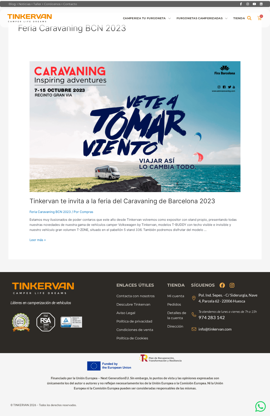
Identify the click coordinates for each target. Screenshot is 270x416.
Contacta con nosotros (135, 296)
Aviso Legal (125, 313)
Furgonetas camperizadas (200, 18)
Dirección (175, 326)
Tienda (239, 18)
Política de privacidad (134, 321)
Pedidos (174, 304)
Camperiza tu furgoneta (144, 18)
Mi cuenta (175, 296)
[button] (249, 18)
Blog (12, 4)
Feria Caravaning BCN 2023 (50, 212)
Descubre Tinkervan (133, 304)
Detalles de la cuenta (176, 315)
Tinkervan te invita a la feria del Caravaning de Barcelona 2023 (122, 201)
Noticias (25, 4)
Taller (37, 4)
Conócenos (52, 4)
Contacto (70, 4)
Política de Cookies (132, 338)
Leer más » (38, 240)
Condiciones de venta (134, 330)
